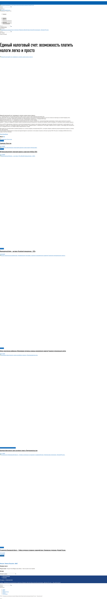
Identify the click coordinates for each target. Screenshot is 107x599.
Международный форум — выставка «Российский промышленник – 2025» (17, 251)
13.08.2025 (2, 254)
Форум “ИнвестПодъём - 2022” (9, 563)
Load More (2, 554)
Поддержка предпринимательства (8, 448)
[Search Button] (11, 26)
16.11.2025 (2, 453)
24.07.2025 (2, 353)
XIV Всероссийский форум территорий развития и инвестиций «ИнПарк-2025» (18, 152)
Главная (4, 14)
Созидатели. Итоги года (5, 143)
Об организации (5, 3)
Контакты (4, 27)
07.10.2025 (2, 146)
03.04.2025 (2, 553)
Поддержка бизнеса (7, 22)
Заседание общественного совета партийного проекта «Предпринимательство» (19, 450)
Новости (4, 19)
